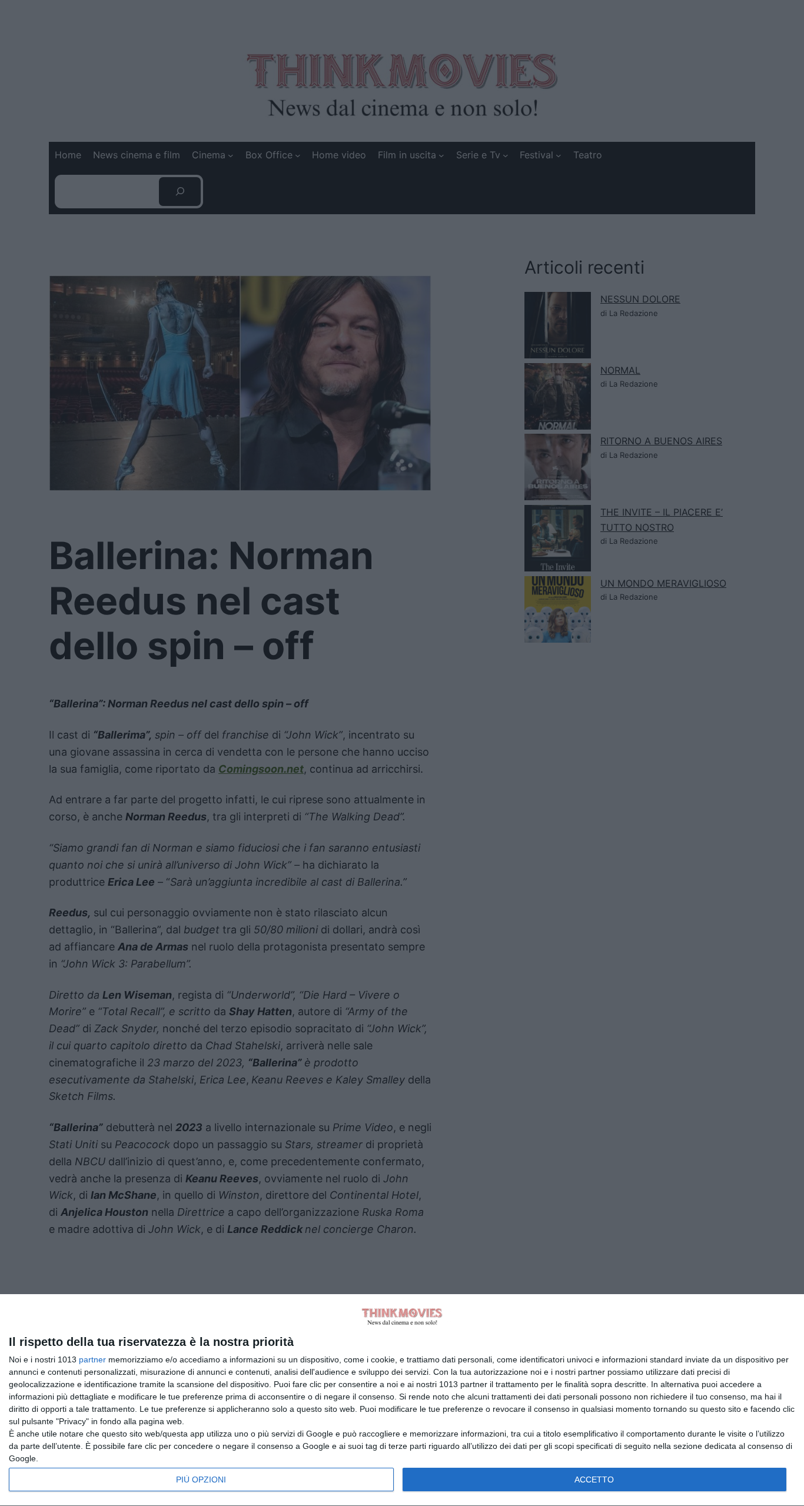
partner (92, 1359)
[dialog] (402, 1400)
